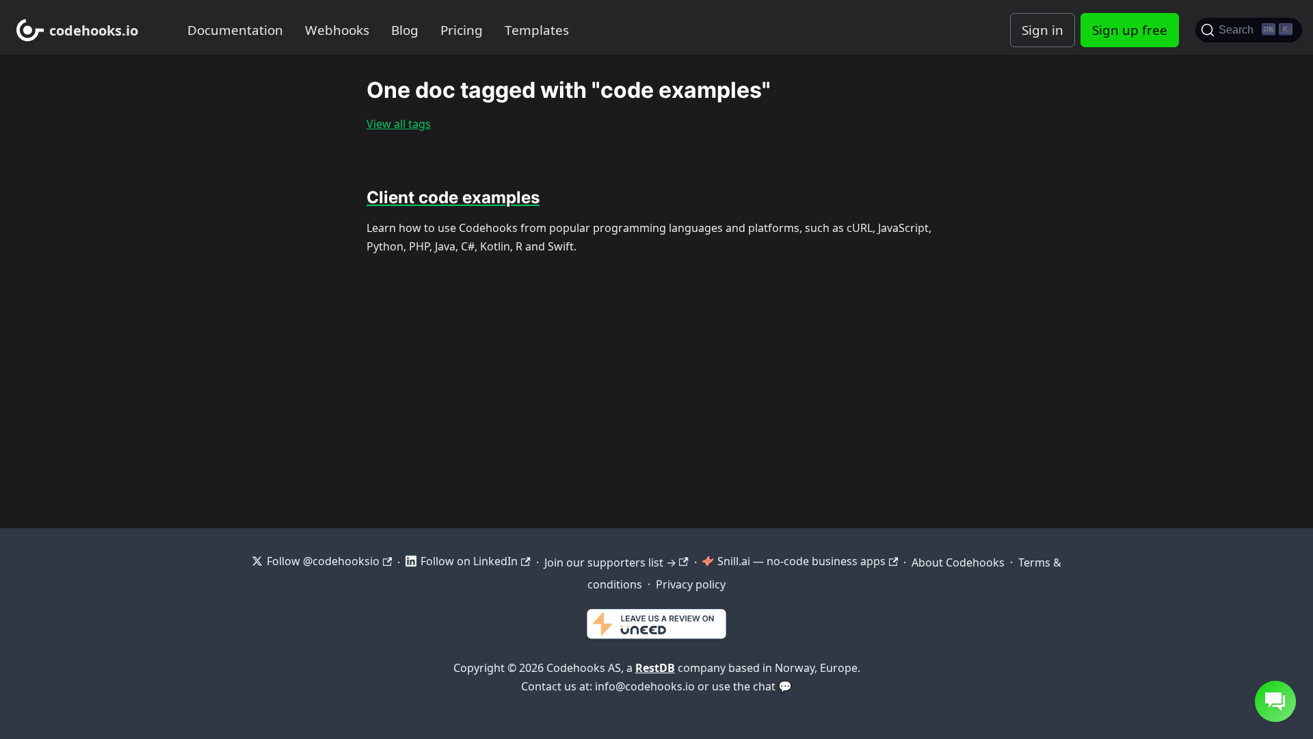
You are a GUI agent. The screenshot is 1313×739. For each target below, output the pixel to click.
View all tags (399, 123)
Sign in (1042, 30)
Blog (405, 30)
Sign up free (1129, 30)
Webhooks (337, 30)
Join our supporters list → (610, 562)
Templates (537, 30)
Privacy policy (691, 584)
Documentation (235, 30)
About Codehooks (958, 562)
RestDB (655, 667)
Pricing (461, 30)
